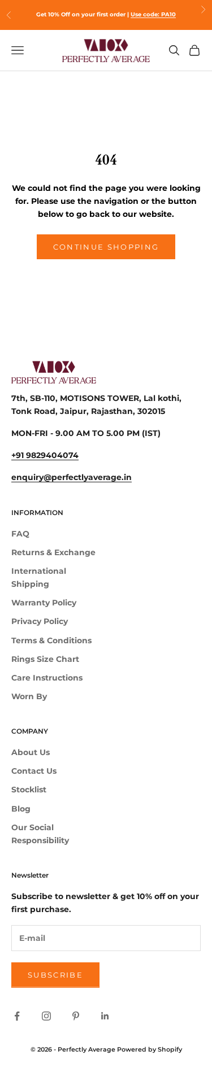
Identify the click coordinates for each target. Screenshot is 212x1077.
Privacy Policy (39, 621)
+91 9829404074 (45, 455)
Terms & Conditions (51, 640)
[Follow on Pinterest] (75, 1016)
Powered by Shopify (149, 1049)
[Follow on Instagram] (46, 1016)
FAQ (20, 534)
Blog (21, 809)
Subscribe (55, 974)
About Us (30, 752)
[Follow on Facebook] (17, 1016)
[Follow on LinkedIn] (105, 1016)
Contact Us (34, 771)
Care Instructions (47, 678)
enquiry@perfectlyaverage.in (71, 477)
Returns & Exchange (53, 552)
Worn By (29, 696)
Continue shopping (106, 246)
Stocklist (28, 789)
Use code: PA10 (153, 14)
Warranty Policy (43, 603)
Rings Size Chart (45, 659)
